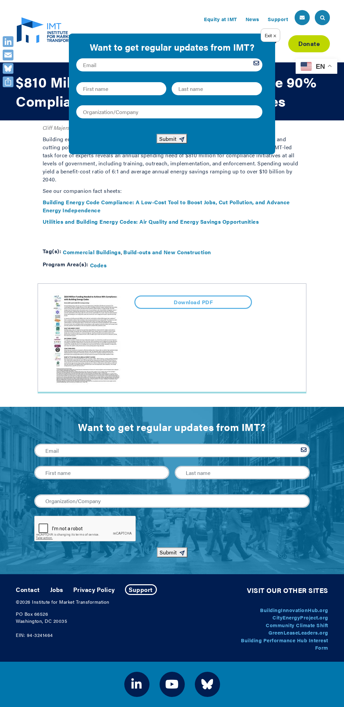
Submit (168, 552)
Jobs (56, 589)
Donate (309, 43)
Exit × (270, 35)
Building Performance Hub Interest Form (284, 644)
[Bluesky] (8, 68)
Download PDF (193, 302)
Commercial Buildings (92, 252)
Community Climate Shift (297, 625)
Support (278, 18)
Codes (98, 265)
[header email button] (302, 17)
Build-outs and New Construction (167, 252)
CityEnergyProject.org (300, 617)
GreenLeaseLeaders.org (298, 632)
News (252, 18)
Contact (28, 589)
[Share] (8, 82)
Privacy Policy (94, 589)
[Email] (8, 55)
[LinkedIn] (8, 41)
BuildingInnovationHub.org (294, 609)
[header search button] (322, 17)
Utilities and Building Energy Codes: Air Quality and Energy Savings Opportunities (151, 221)
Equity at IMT (220, 18)
